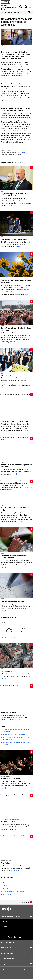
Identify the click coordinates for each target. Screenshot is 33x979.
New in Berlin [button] (6, 948)
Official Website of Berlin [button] (10, 916)
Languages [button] (5, 964)
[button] (30, 12)
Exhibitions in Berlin (8, 822)
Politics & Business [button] (8, 942)
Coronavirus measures (19, 152)
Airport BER (7, 886)
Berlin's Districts (7, 671)
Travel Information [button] (7, 953)
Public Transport (8, 883)
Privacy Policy (7, 927)
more (8, 205)
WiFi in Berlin (7, 894)
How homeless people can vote (12, 601)
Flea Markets (5, 863)
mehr (2, 678)
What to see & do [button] (7, 958)
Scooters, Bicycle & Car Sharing (13, 891)
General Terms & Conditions (12, 937)
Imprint (5, 921)
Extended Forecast (7, 637)
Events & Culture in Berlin (10, 778)
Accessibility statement (10, 932)
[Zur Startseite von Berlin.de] (6, 910)
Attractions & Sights (8, 712)
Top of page (25, 902)
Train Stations (7, 880)
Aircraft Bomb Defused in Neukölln (14, 239)
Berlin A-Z (6, 889)
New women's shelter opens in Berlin (14, 421)
